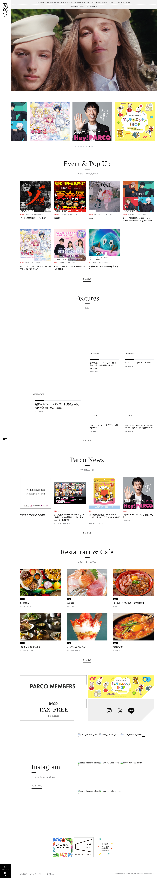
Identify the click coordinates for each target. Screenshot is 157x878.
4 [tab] (83, 146)
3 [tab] (81, 146)
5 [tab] (86, 146)
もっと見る (87, 279)
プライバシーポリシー (37, 874)
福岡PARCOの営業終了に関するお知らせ (84, 6)
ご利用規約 (23, 874)
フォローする (37, 786)
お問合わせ (50, 874)
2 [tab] (78, 146)
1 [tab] (75, 146)
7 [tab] (92, 146)
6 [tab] (89, 146)
